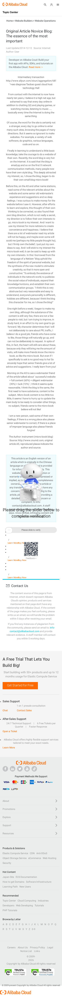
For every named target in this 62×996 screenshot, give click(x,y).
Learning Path (10, 886)
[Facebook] (5, 769)
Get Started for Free (20, 685)
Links (37, 951)
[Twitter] (20, 769)
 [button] (9, 530)
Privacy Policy (37, 947)
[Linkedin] (12, 769)
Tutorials (39, 905)
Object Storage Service (15, 858)
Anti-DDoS (41, 853)
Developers (8, 905)
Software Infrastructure (38, 881)
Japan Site (8, 877)
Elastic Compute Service (15, 853)
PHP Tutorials (10, 910)
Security (7, 863)
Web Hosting (49, 858)
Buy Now (22, 560)
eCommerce (34, 858)
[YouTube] (27, 769)
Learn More (13, 560)
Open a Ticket (10, 731)
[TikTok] (34, 769)
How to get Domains (13, 881)
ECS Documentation (26, 877)
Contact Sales (24, 710)
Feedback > (31, 558)
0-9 (33, 929)
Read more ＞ (36, 67)
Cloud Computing (27, 900)
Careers (11, 947)
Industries (43, 900)
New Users (25, 886)
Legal (50, 947)
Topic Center (9, 900)
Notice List (26, 951)
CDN (32, 853)
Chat (5, 710)
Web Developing (24, 905)
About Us (23, 947)
